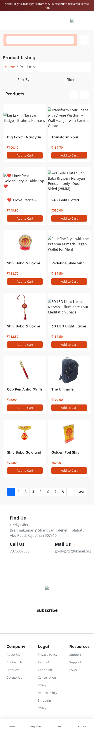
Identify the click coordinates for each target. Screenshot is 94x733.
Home (10, 66)
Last (80, 491)
